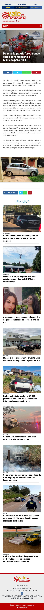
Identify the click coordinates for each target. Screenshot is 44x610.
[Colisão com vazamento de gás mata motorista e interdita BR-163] (22, 420)
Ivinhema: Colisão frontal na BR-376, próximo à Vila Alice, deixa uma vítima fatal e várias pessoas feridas (20, 398)
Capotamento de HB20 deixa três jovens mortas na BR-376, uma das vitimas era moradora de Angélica (21, 518)
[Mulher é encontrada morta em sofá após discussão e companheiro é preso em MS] (22, 341)
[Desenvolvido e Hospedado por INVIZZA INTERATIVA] (22, 608)
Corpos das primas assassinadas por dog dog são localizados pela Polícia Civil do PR (21, 319)
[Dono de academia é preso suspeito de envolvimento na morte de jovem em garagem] (22, 219)
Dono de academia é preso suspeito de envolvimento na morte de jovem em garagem (20, 238)
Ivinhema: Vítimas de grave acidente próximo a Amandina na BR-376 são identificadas (19, 279)
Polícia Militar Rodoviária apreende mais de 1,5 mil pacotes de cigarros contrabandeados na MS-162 (21, 559)
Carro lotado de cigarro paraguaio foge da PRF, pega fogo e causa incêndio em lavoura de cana (22, 477)
